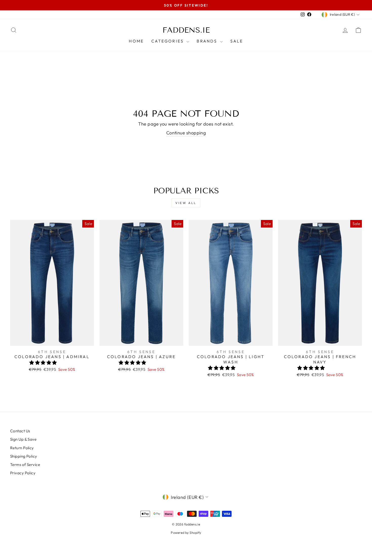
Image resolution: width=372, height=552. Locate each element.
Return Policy (22, 447)
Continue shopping (186, 133)
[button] (43, 362)
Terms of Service (25, 464)
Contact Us (20, 430)
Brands (208, 41)
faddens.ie (186, 30)
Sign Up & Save (23, 439)
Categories (168, 41)
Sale (236, 41)
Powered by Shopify (186, 532)
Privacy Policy (22, 473)
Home (136, 41)
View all (186, 203)
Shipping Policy (23, 456)
